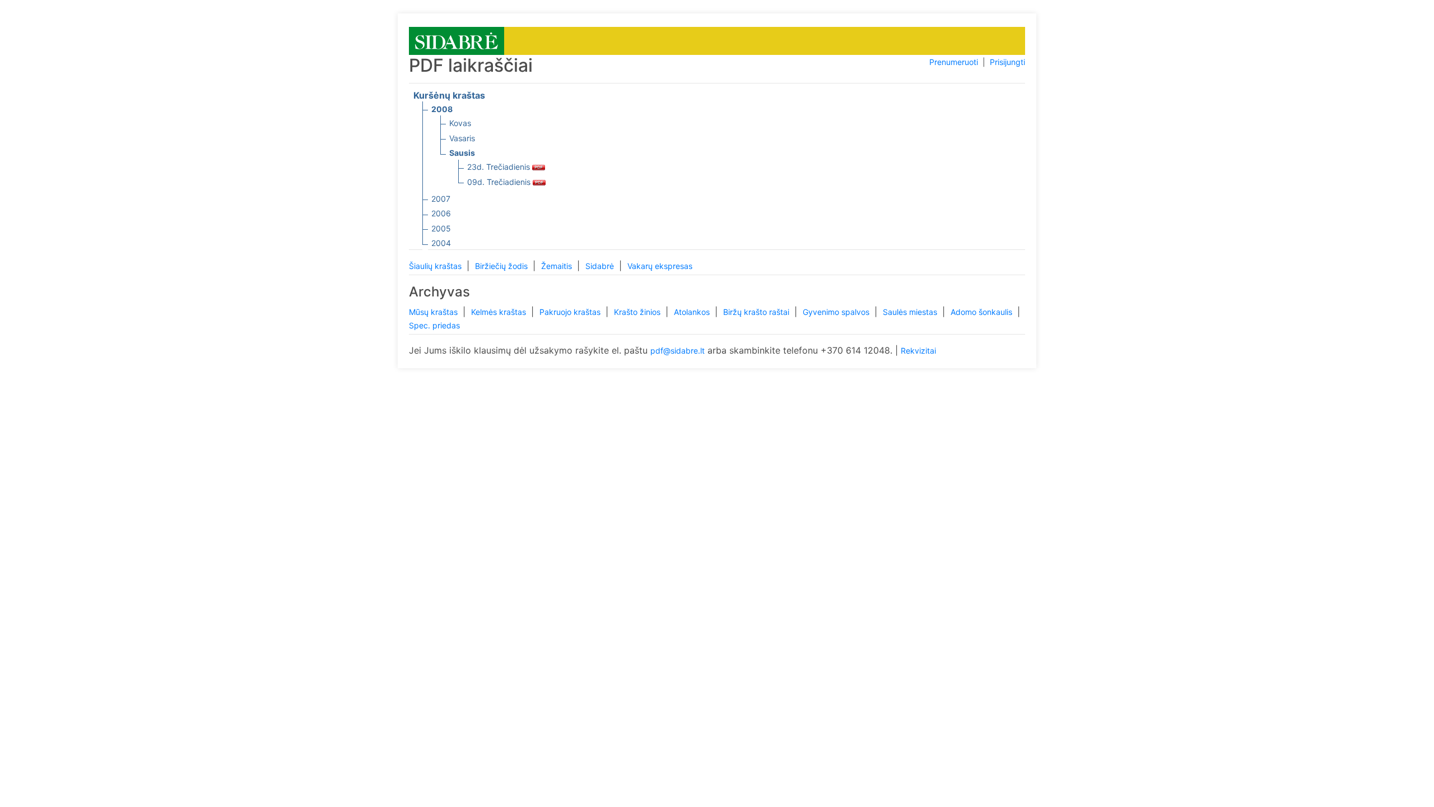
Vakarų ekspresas (659, 266)
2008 (442, 109)
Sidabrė (600, 266)
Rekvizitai (918, 350)
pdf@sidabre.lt (677, 350)
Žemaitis (557, 266)
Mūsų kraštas (434, 312)
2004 (441, 243)
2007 (440, 198)
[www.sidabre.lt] (456, 40)
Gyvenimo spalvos (837, 312)
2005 (441, 228)
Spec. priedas (434, 325)
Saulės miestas (911, 312)
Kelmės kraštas (499, 312)
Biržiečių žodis (502, 266)
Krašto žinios (638, 312)
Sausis (462, 152)
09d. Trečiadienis (500, 182)
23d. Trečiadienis (499, 166)
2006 (441, 213)
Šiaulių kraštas (436, 266)
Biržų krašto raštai (757, 312)
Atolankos (693, 312)
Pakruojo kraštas (571, 312)
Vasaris (462, 138)
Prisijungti (1007, 62)
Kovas (460, 123)
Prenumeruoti (953, 62)
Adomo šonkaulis (982, 312)
